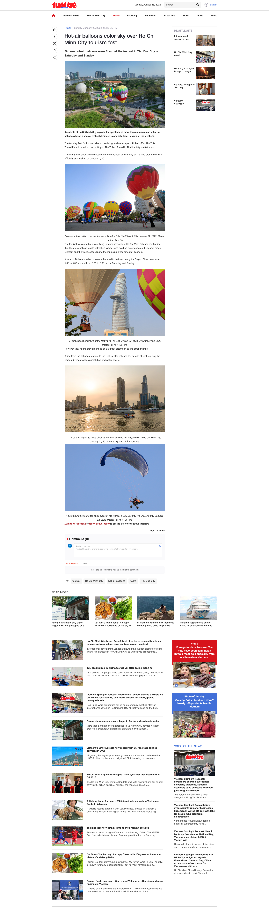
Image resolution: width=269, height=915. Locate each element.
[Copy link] (54, 29)
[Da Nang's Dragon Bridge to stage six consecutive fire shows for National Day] (205, 73)
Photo (214, 15)
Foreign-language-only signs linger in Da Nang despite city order (68, 624)
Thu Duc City (148, 581)
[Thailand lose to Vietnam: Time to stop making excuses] (67, 836)
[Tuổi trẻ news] (64, 4)
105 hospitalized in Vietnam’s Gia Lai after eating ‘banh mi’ (120, 668)
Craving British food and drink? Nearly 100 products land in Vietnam (194, 703)
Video (200, 15)
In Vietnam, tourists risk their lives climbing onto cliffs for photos (155, 624)
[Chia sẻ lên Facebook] (54, 36)
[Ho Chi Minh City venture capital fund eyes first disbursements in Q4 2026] (67, 783)
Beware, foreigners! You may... (184, 86)
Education (150, 15)
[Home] (53, 15)
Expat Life (169, 15)
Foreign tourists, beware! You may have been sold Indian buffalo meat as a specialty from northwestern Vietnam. (194, 652)
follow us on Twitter (99, 523)
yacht (133, 581)
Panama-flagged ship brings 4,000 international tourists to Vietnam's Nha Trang (196, 624)
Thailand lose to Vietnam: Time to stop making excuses (118, 827)
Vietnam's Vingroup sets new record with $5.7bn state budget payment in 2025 (122, 749)
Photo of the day (195, 696)
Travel (116, 15)
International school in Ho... (181, 38)
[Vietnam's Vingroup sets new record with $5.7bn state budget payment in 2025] (67, 756)
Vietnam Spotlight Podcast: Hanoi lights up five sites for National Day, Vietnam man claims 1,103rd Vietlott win (194, 836)
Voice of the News (188, 746)
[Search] (197, 4)
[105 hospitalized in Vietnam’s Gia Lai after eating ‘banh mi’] (67, 676)
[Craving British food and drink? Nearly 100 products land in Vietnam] (194, 724)
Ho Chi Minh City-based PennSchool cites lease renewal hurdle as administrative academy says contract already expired (124, 643)
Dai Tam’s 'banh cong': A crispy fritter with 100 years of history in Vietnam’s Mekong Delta (113, 624)
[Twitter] (54, 43)
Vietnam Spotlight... (180, 102)
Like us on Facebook (75, 523)
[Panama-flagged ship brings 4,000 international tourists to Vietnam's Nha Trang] (198, 608)
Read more (60, 592)
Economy (132, 15)
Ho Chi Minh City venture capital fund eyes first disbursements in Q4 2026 (123, 776)
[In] (54, 57)
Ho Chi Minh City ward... (183, 54)
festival (76, 581)
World (186, 15)
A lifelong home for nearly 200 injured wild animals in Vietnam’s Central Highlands (123, 803)
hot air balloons (116, 581)
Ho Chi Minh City (96, 15)
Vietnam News (71, 15)
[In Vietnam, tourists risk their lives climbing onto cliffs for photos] (155, 608)
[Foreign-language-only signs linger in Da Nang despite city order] (70, 608)
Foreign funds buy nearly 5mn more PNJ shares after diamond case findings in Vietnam (125, 883)
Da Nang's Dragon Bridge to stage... (184, 70)
